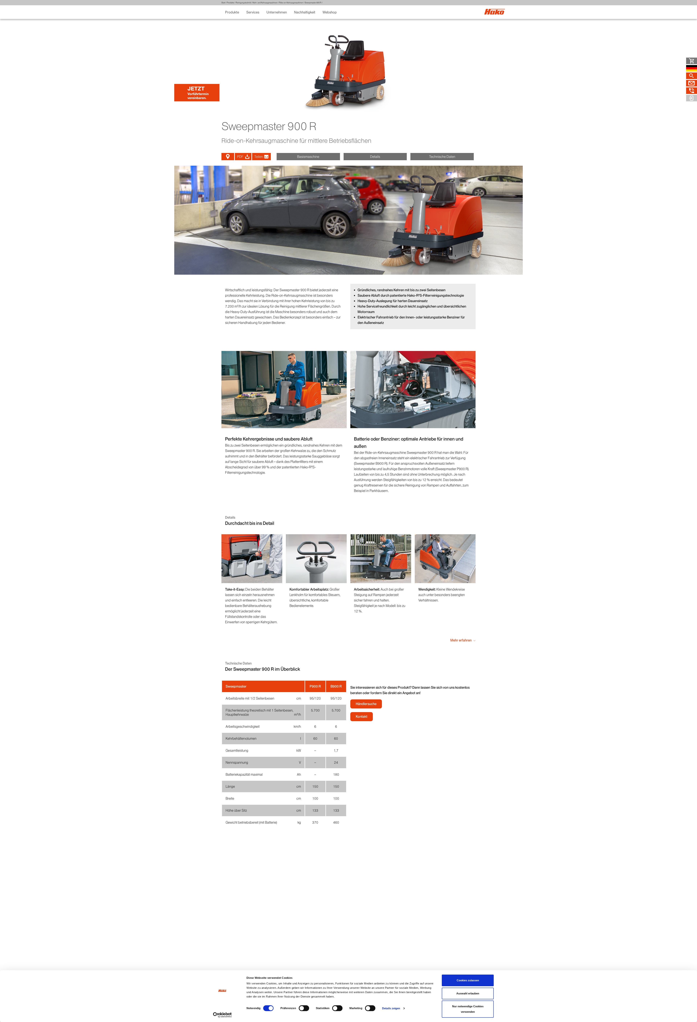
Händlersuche (366, 704)
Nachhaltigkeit (304, 12)
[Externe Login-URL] (691, 98)
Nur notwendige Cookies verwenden (468, 1009)
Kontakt (361, 716)
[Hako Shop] (691, 60)
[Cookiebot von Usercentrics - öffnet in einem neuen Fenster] (222, 1015)
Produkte (230, 2)
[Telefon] (691, 90)
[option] (348, 220)
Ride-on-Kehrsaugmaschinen (291, 2)
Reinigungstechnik (243, 2)
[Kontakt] (691, 83)
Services (252, 12)
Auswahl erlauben (467, 993)
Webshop (330, 12)
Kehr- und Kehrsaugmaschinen (265, 2)
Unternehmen (276, 12)
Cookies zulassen (468, 980)
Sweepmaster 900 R (313, 2)
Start (223, 2)
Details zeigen (391, 1008)
